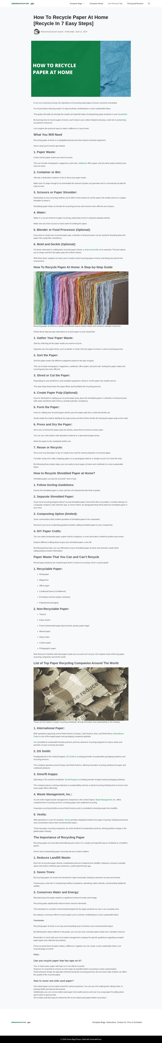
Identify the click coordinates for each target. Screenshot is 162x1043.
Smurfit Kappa (71, 780)
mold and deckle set (93, 250)
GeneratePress (96, 1039)
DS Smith (70, 757)
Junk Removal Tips (115, 3)
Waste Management (103, 800)
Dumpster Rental (96, 3)
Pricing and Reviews (135, 3)
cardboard (82, 163)
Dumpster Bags (76, 3)
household (122, 114)
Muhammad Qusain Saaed (52, 32)
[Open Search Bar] (149, 3)
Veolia (67, 820)
